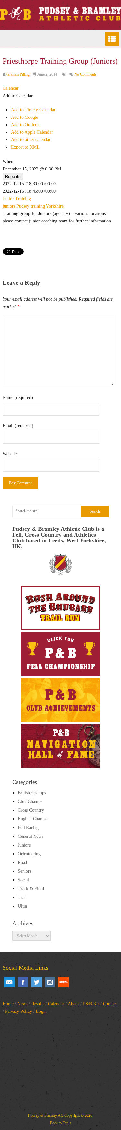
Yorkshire (55, 206)
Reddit (63, 982)
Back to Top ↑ (60, 1123)
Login (41, 1011)
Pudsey (22, 206)
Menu (112, 39)
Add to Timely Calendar (33, 110)
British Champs (32, 792)
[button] (18, 95)
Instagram (50, 982)
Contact (110, 1004)
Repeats (13, 176)
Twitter (36, 982)
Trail (22, 897)
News (22, 1004)
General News (30, 836)
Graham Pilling (18, 74)
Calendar (56, 1004)
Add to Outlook (25, 124)
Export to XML (25, 147)
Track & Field (31, 888)
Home (8, 1004)
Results (37, 1004)
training (38, 206)
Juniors (24, 845)
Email (9, 982)
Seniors (24, 871)
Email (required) (18, 425)
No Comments (85, 74)
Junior (8, 198)
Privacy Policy (18, 1011)
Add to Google (24, 117)
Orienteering (29, 853)
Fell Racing (28, 827)
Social (23, 880)
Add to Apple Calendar (32, 132)
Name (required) (18, 397)
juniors (9, 206)
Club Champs (30, 801)
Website (10, 453)
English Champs (32, 819)
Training (23, 198)
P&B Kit (91, 1004)
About (73, 1004)
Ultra (22, 906)
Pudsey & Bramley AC (45, 1115)
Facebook (23, 982)
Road (22, 862)
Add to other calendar (31, 139)
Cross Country (31, 810)
